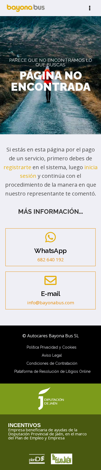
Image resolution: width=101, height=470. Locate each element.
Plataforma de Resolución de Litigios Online (52, 371)
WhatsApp (50, 251)
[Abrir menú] (90, 8)
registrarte (17, 167)
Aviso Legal (52, 355)
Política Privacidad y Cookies (51, 347)
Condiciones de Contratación (51, 363)
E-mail (50, 294)
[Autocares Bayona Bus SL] (25, 8)
